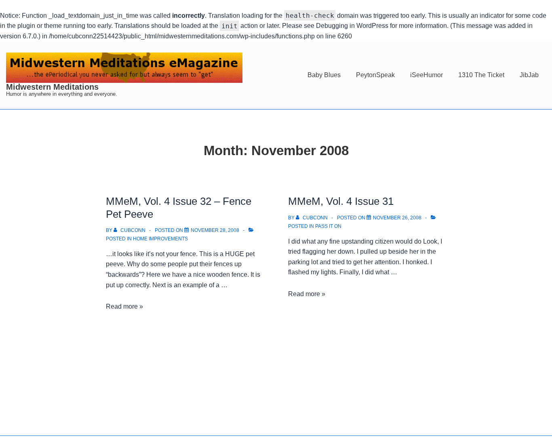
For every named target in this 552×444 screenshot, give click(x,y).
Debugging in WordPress (352, 25)
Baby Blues (324, 75)
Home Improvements (160, 239)
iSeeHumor (426, 75)
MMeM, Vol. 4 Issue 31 (341, 201)
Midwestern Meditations (52, 86)
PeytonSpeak (375, 75)
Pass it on (328, 226)
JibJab (529, 75)
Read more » (124, 306)
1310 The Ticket (481, 75)
